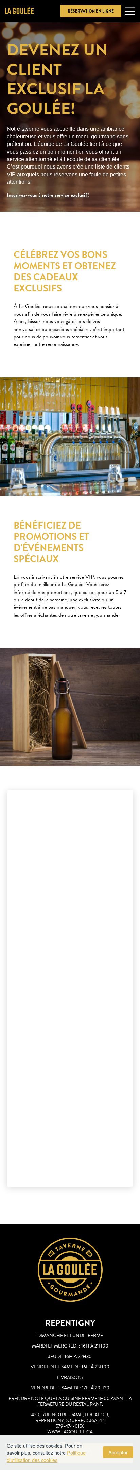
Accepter (118, 1452)
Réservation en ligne (91, 11)
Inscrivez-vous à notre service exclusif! (48, 195)
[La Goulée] (19, 11)
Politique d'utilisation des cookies (46, 1456)
